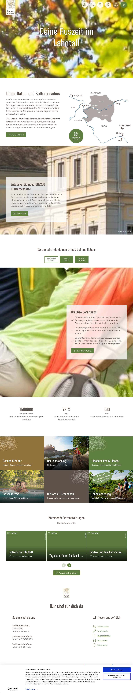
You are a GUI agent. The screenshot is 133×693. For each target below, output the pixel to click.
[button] (85, 5)
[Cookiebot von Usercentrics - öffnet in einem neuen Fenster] (12, 689)
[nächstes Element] (69, 565)
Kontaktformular (102, 631)
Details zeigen (30, 689)
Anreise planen (102, 640)
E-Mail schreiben (103, 626)
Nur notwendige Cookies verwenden (116, 676)
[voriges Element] (64, 565)
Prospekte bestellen (103, 635)
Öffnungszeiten (102, 645)
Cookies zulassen (117, 670)
